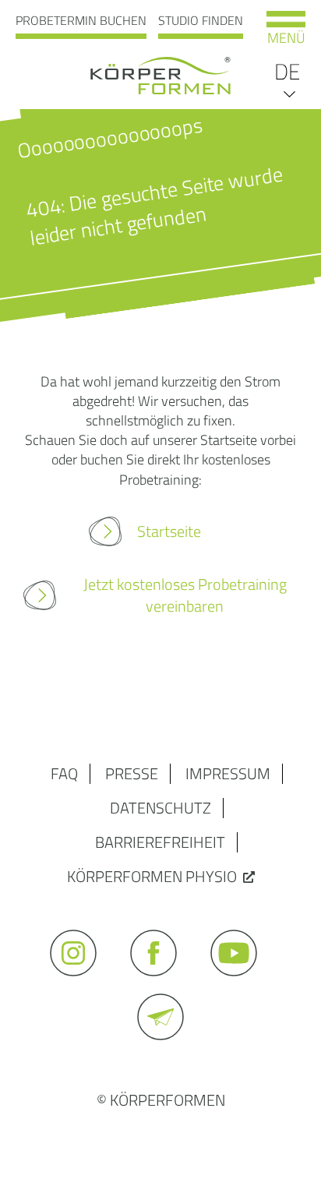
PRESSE (131, 773)
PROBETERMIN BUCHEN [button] (81, 20)
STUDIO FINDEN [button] (200, 20)
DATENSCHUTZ (160, 808)
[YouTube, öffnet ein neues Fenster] (241, 983)
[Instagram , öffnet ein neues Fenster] (80, 983)
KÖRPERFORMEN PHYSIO (152, 876)
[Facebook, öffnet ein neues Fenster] (161, 983)
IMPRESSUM (227, 773)
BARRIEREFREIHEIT (160, 842)
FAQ (64, 773)
